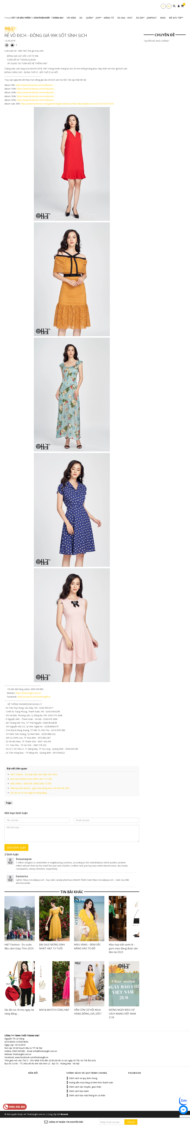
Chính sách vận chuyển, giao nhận (85, 1086)
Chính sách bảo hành (79, 1091)
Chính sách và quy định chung (83, 1078)
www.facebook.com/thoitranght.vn (34, 696)
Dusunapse (24, 859)
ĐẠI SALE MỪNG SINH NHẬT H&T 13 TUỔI (31, 779)
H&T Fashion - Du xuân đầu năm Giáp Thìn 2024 (33, 774)
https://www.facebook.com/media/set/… (35, 85)
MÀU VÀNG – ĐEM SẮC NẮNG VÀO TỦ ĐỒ (30, 783)
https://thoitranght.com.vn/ (28, 693)
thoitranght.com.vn (22, 1054)
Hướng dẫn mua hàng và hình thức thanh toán (91, 1082)
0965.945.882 (18, 1051)
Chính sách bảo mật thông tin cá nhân (87, 1095)
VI (163, 6)
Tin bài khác (71, 891)
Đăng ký (131, 1122)
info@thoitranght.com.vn (45, 1051)
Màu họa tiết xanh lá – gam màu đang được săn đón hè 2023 (39, 788)
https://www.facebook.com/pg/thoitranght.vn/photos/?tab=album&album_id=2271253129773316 (67, 103)
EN (168, 6)
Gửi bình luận (16, 847)
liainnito (22, 876)
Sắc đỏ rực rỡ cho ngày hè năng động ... (29, 792)
